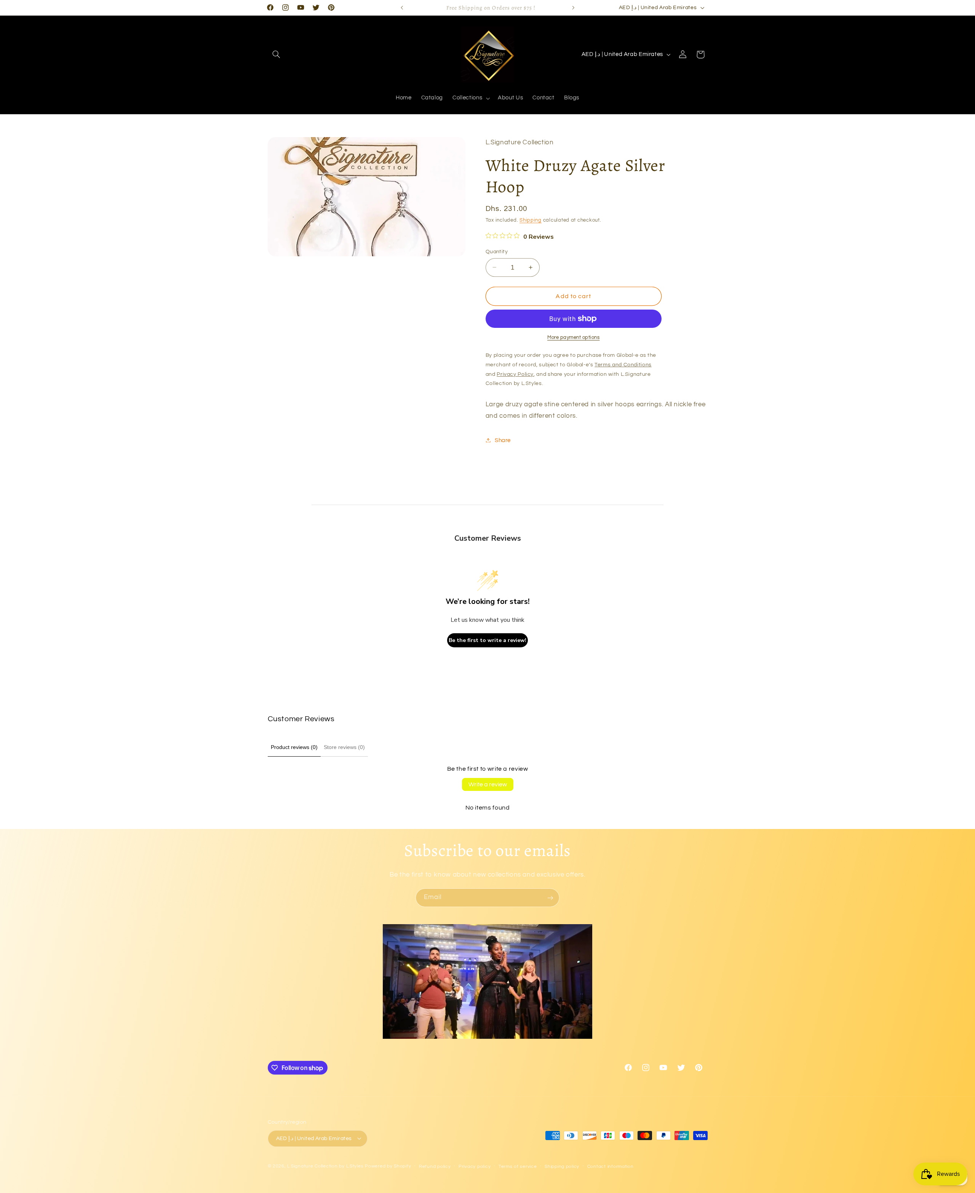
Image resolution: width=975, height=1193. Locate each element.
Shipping (530, 219)
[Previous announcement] (401, 7)
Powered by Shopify (388, 1166)
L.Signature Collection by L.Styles (325, 1166)
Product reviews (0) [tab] (294, 747)
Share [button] (503, 440)
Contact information (610, 1166)
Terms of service (518, 1166)
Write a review (487, 784)
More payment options (573, 337)
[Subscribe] (550, 897)
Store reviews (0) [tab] (344, 747)
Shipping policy (562, 1166)
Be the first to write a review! (487, 640)
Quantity (497, 251)
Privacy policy (475, 1166)
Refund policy (435, 1166)
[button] (276, 54)
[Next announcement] (573, 7)
